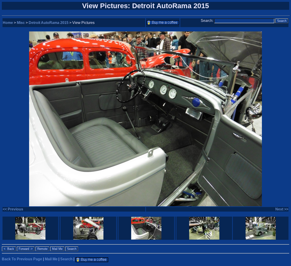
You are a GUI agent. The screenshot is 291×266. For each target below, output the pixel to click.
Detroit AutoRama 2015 (48, 23)
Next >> (281, 209)
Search (66, 259)
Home (8, 23)
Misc (21, 23)
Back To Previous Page (22, 259)
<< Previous (13, 209)
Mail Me (51, 259)
